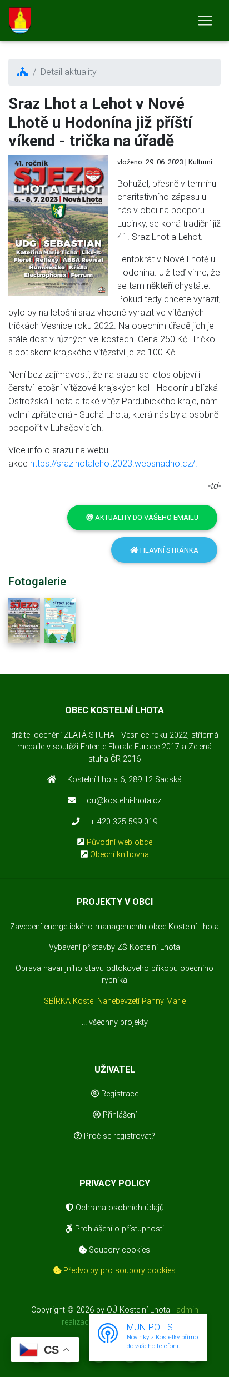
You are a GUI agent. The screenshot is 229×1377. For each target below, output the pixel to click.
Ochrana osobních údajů (118, 1208)
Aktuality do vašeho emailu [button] (145, 517)
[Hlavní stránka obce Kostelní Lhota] (20, 20)
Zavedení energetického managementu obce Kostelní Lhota (114, 927)
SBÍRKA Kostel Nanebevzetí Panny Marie (115, 1001)
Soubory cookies (118, 1250)
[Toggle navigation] (205, 20)
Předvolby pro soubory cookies (118, 1270)
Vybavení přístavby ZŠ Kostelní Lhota (114, 947)
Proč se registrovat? (118, 1136)
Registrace (118, 1094)
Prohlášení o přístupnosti (118, 1229)
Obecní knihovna (119, 854)
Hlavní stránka (168, 550)
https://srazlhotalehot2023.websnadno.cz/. (113, 463)
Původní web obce (119, 842)
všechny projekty (118, 1022)
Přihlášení (119, 1115)
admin (187, 1310)
